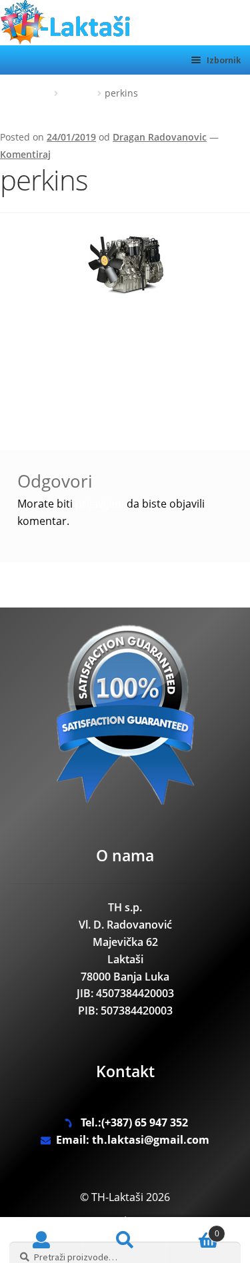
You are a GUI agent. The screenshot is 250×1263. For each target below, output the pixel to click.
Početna (33, 93)
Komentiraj (25, 154)
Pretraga (125, 1240)
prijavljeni (99, 503)
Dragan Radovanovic (160, 137)
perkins (78, 93)
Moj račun (41, 1240)
